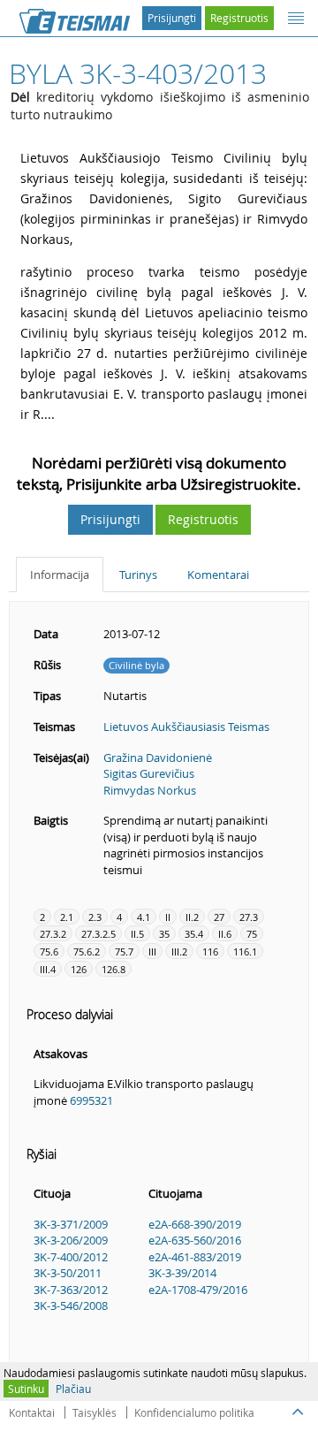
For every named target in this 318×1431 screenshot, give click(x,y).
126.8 (113, 969)
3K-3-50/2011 (68, 1273)
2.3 (95, 917)
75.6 (49, 951)
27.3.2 (53, 933)
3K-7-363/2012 (71, 1290)
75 (251, 933)
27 (219, 917)
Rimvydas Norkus (149, 790)
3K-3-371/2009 (71, 1224)
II (167, 917)
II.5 (137, 933)
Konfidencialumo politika (194, 1412)
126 (79, 969)
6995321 (91, 1100)
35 (164, 933)
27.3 (248, 917)
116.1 (245, 951)
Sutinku (26, 1389)
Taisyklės (94, 1412)
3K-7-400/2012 (71, 1257)
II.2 (192, 917)
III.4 (48, 969)
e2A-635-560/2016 (194, 1240)
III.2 (179, 951)
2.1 (66, 917)
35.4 (194, 933)
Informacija (59, 574)
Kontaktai (32, 1412)
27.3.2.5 (98, 933)
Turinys (138, 574)
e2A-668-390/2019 (194, 1224)
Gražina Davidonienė (157, 757)
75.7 (124, 951)
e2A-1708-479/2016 (197, 1290)
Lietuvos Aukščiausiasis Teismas (186, 727)
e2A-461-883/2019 (194, 1257)
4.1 (143, 917)
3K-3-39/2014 (182, 1273)
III (152, 951)
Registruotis (239, 18)
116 (210, 951)
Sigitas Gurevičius (148, 773)
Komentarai (218, 574)
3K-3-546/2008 (71, 1305)
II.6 (224, 933)
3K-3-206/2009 (71, 1240)
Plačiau (73, 1389)
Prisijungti (172, 18)
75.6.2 (86, 951)
